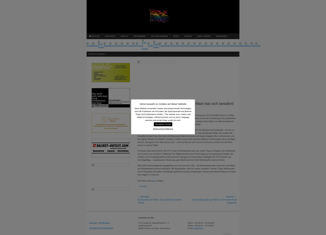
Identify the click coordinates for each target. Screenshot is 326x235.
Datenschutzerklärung (163, 129)
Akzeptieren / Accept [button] (163, 124)
